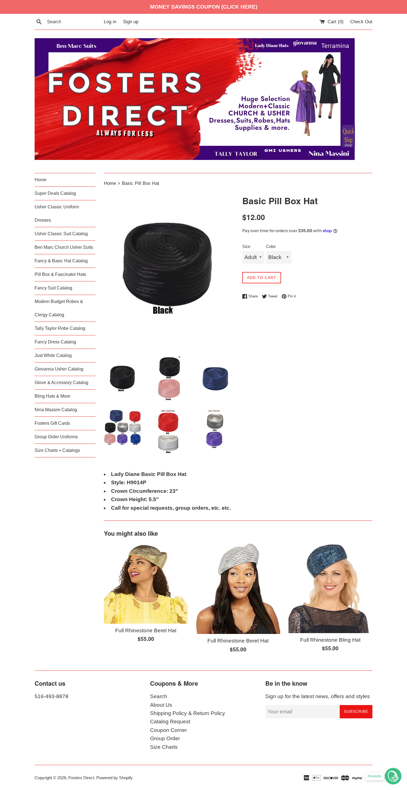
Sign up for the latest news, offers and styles (317, 696)
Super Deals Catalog (55, 193)
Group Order (165, 738)
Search (158, 696)
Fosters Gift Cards (52, 423)
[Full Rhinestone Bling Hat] (330, 587)
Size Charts (164, 747)
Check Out (361, 21)
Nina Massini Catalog (56, 409)
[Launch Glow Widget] (393, 776)
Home (41, 179)
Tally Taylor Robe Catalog (60, 328)
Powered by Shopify (114, 777)
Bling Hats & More (52, 396)
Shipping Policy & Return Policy (187, 713)
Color (271, 246)
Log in (110, 21)
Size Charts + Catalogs (57, 450)
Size (246, 246)
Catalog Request (170, 721)
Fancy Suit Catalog (53, 288)
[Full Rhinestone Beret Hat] (146, 583)
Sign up (130, 21)
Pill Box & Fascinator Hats (60, 274)
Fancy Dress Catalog (55, 342)
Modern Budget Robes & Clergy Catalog (59, 308)
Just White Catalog (53, 355)
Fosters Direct (81, 777)
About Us (161, 705)
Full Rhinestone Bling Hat (330, 640)
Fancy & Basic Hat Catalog (61, 260)
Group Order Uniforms (56, 436)
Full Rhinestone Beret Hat (145, 630)
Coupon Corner (168, 730)
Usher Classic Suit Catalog (61, 233)
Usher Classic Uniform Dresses (57, 213)
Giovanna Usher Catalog (59, 369)
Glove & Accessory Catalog (61, 382)
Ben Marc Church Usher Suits (64, 247)
